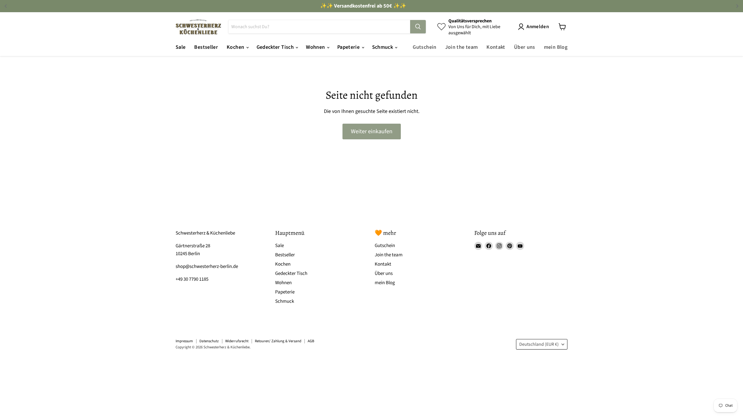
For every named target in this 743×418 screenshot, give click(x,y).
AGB (311, 341)
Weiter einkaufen (371, 131)
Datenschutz (209, 341)
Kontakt (495, 47)
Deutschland (539, 344)
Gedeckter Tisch (276, 47)
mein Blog (555, 47)
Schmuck (383, 47)
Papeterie (349, 47)
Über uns (524, 47)
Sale (180, 47)
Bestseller (206, 47)
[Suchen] (418, 26)
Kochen (236, 47)
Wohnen (316, 47)
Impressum (184, 341)
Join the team (461, 47)
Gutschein (424, 47)
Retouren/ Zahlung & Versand (278, 341)
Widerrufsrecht (236, 341)
